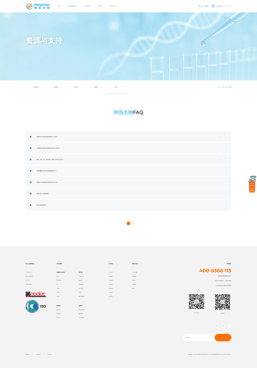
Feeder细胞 (81, 317)
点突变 (57, 292)
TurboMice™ (29, 272)
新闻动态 (111, 288)
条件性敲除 (59, 280)
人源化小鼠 (81, 276)
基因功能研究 (82, 296)
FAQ (116, 87)
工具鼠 (80, 292)
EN (208, 6)
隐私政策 (27, 354)
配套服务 (58, 305)
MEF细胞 (81, 313)
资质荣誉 (111, 280)
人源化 (57, 288)
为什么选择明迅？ (72, 6)
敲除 (57, 276)
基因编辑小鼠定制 (60, 272)
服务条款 (38, 354)
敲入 (57, 284)
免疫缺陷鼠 (81, 284)
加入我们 (111, 292)
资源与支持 (113, 6)
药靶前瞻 (56, 87)
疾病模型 (81, 280)
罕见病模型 (35, 87)
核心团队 (111, 276)
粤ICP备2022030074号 (215, 354)
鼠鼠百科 (76, 87)
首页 (59, 6)
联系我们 (111, 296)
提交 (223, 337)
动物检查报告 (29, 284)
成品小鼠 (81, 272)
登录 (202, 6)
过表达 (57, 296)
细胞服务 (81, 305)
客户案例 (28, 280)
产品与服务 (87, 6)
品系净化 (58, 317)
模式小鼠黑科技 (29, 276)
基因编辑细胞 (82, 309)
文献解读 (96, 87)
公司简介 (111, 272)
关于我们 (100, 6)
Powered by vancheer (226, 354)
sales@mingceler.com (224, 276)
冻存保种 (58, 313)
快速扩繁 (58, 309)
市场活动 (111, 284)
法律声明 (49, 354)
